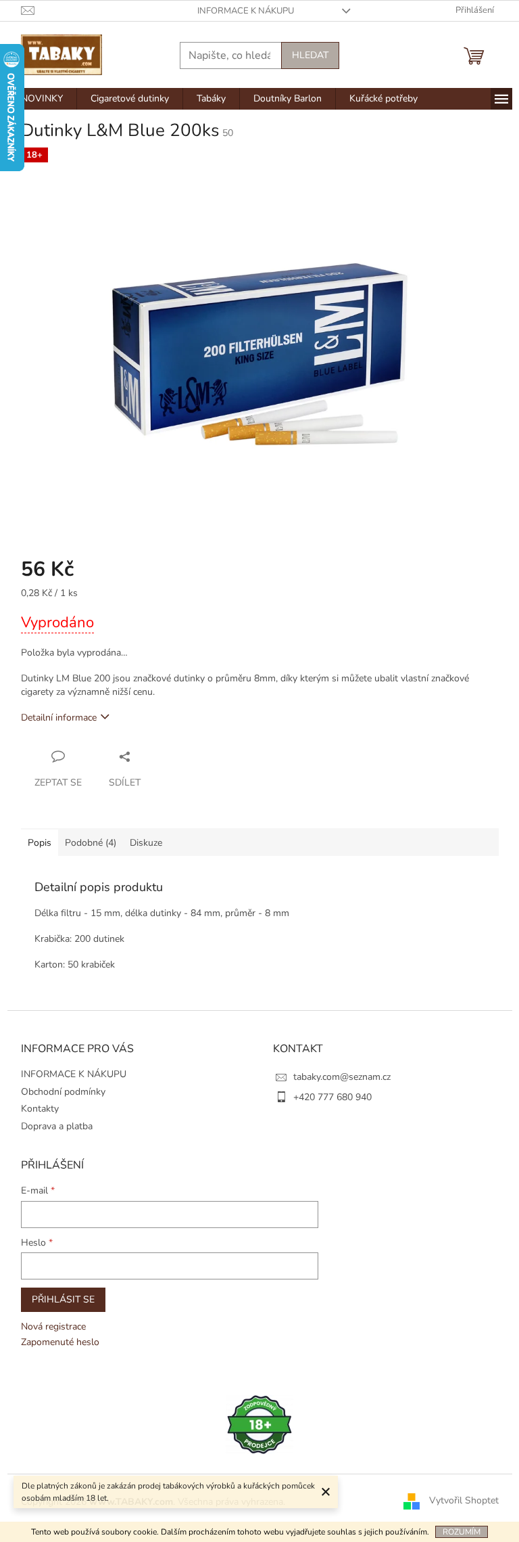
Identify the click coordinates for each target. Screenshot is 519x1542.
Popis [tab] (39, 842)
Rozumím (461, 1531)
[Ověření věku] (259, 1424)
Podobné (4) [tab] (90, 842)
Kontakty (40, 1108)
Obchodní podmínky (63, 1091)
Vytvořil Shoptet (464, 1501)
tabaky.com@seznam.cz (342, 1076)
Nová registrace (53, 1326)
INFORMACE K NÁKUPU (245, 11)
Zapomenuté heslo (60, 1342)
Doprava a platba (57, 1126)
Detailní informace (59, 717)
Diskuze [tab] (146, 842)
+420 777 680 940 (332, 1097)
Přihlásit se (63, 1299)
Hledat (310, 55)
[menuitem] (41, 99)
